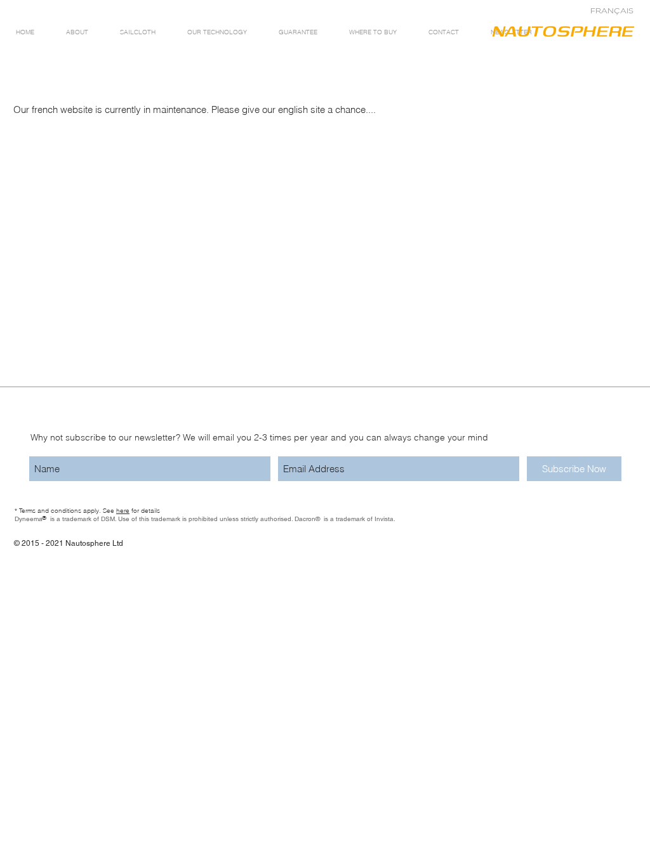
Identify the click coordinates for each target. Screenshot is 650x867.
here (122, 510)
